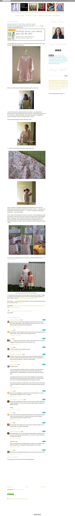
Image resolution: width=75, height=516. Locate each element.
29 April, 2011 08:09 (15, 335)
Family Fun (52, 85)
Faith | (23, 15)
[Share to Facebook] (11, 312)
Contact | (18, 15)
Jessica (11, 450)
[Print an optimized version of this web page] (10, 494)
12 (41, 441)
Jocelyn (11, 412)
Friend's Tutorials (56, 86)
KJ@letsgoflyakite (14, 364)
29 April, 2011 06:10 (15, 326)
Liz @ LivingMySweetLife (15, 431)
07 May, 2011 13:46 (15, 454)
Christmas (63, 85)
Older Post (43, 486)
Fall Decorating (55, 89)
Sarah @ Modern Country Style (16, 399)
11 (41, 431)
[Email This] (7, 312)
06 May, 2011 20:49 (15, 447)
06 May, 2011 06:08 (15, 438)
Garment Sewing (14, 311)
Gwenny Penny (37, 26)
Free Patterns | (48, 15)
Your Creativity (54, 88)
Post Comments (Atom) (18, 489)
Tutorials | (41, 15)
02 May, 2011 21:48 (15, 419)
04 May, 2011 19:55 (15, 428)
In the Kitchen (54, 83)
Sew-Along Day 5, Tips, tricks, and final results (21, 24)
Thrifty (59, 89)
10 (41, 423)
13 (41, 450)
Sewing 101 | (30, 15)
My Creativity (53, 80)
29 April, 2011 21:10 (15, 361)
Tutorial (60, 80)
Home (26, 486)
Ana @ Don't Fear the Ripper (16, 354)
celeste (11, 330)
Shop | (36, 15)
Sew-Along (29, 311)
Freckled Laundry (24, 305)
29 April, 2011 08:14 (15, 344)
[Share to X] (10, 312)
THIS (37, 209)
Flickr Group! (20, 302)
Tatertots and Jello (33, 305)
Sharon (11, 347)
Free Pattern (65, 88)
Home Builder (56, 15)
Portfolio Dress (22, 311)
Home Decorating (59, 82)
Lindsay (11, 391)
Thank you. (51, 89)
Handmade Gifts (63, 83)
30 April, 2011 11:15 (15, 387)
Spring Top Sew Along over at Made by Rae (27, 298)
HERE (65, 93)
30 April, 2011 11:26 (15, 396)
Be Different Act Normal (14, 307)
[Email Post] (8, 310)
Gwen (14, 301)
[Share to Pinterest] (12, 312)
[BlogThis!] (9, 312)
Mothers (62, 86)
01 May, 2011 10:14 (15, 409)
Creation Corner (16, 305)
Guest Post (57, 85)
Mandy (11, 422)
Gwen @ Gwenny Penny (15, 320)
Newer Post (9, 486)
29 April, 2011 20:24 (15, 351)
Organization (60, 88)
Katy (13, 212)
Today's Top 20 (40, 305)
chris (11, 338)
